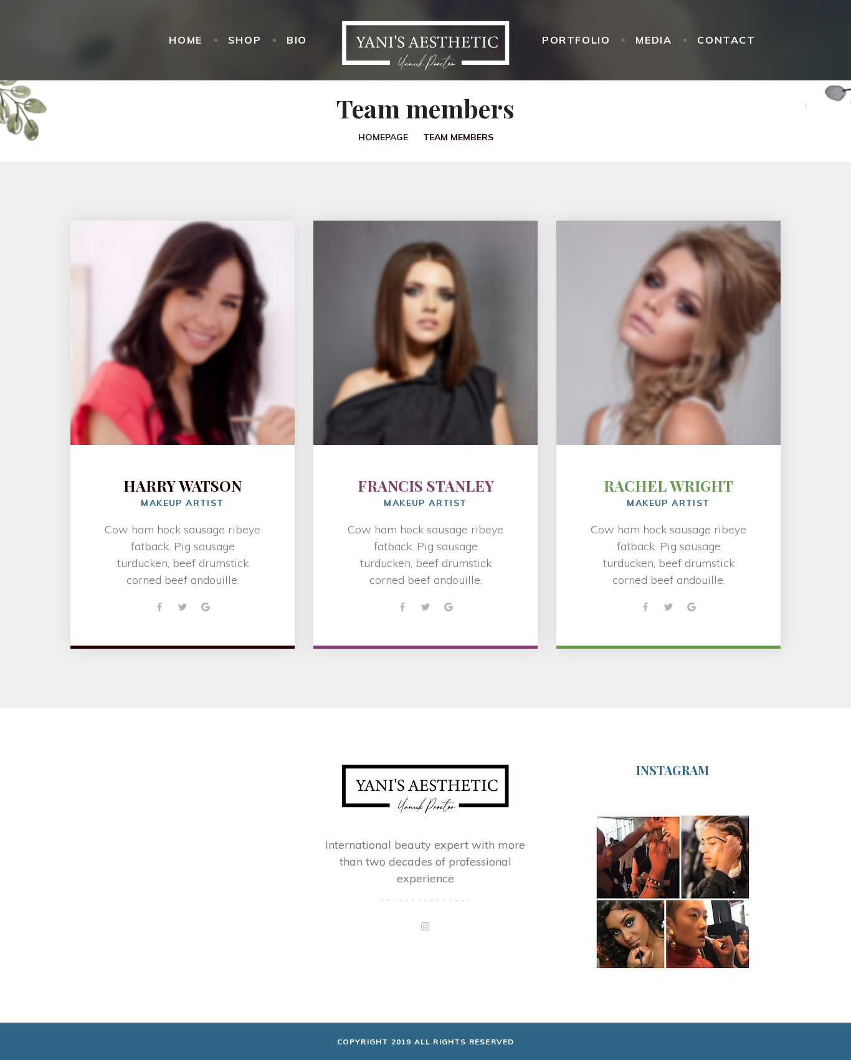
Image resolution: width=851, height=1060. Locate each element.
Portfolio (576, 40)
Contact (726, 40)
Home (185, 40)
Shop (244, 40)
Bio (297, 40)
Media (653, 40)
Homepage (383, 137)
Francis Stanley (426, 485)
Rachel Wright (668, 485)
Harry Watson (182, 485)
